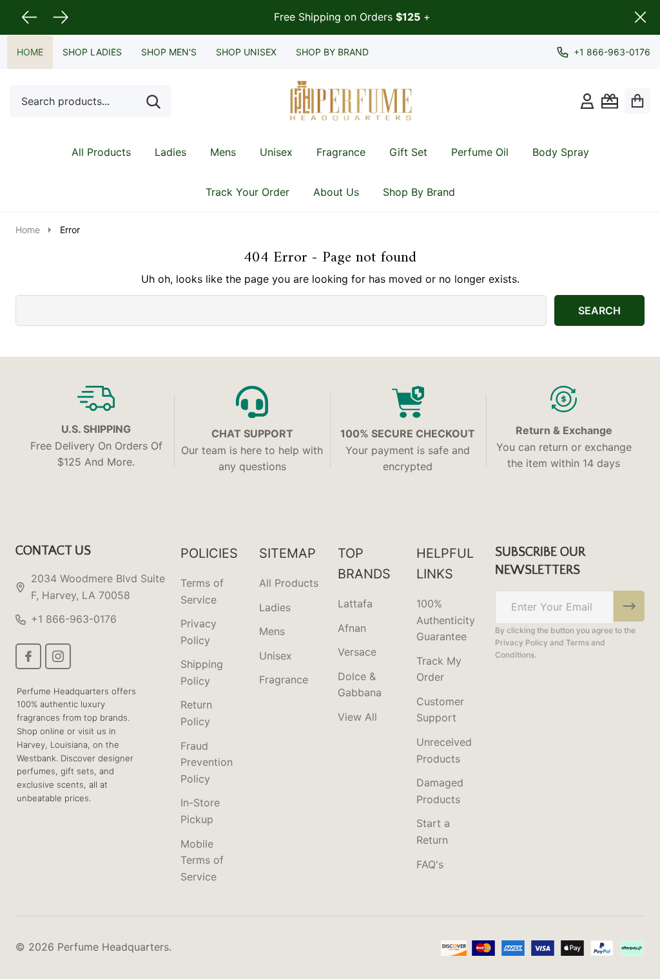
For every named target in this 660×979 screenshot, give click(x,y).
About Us (336, 191)
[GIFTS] (609, 101)
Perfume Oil (480, 152)
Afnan (352, 628)
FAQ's (429, 864)
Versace (357, 651)
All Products (101, 152)
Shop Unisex (246, 51)
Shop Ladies (92, 51)
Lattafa (355, 603)
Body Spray (560, 152)
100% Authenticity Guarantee (445, 620)
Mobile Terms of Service (202, 860)
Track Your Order (247, 191)
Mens (223, 152)
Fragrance (340, 152)
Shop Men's (169, 51)
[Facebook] (28, 656)
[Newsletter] (629, 606)
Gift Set (408, 152)
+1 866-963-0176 (74, 619)
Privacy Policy (521, 642)
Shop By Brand (332, 51)
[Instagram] (58, 656)
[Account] (587, 101)
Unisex (276, 152)
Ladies (170, 152)
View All (357, 716)
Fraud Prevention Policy (206, 762)
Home (30, 51)
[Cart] (637, 101)
